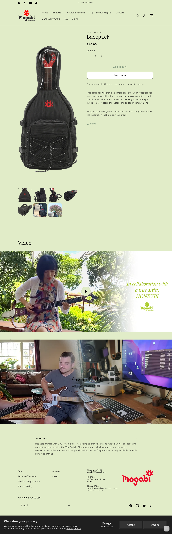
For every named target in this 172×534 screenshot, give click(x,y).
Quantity (91, 50)
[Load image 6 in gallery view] (40, 210)
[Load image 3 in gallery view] (55, 195)
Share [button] (93, 123)
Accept (131, 524)
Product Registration (29, 481)
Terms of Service (27, 476)
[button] (57, 12)
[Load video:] (86, 291)
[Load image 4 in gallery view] (70, 195)
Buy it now (120, 75)
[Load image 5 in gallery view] (25, 210)
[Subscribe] (69, 505)
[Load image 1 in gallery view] (25, 195)
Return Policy (25, 486)
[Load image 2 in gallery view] (40, 195)
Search (21, 471)
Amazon (56, 471)
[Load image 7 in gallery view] (55, 210)
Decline (155, 524)
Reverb (56, 476)
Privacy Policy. (73, 528)
